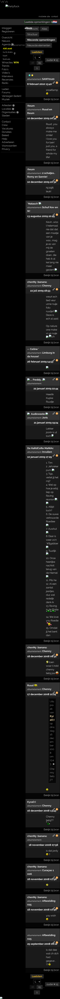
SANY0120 (48, 79)
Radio (5, 83)
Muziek (6, 99)
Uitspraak (52, 705)
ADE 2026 (7, 48)
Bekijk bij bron (51, 99)
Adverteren (8, 142)
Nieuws (6, 40)
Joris (45, 417)
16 (32, 62)
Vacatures (7, 128)
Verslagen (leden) (11, 96)
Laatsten (37, 52)
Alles (44, 28)
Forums (6, 92)
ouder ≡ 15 (52, 60)
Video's (6, 72)
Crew (5, 125)
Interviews (7, 76)
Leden (5, 89)
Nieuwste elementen (38, 45)
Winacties (10, 62)
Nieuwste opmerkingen (41, 39)
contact (54, 16)
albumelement (34, 79)
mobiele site (44, 16)
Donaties (7, 131)
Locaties (6, 108)
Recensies (7, 79)
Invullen (47, 451)
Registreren (8, 31)
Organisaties (9, 112)
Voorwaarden (9, 145)
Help (4, 138)
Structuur (32, 34)
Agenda (6, 44)
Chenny (46, 285)
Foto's (5, 69)
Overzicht (7, 37)
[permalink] (54, 83)
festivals (6, 59)
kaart (5, 55)
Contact (6, 121)
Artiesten (7, 105)
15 (39, 62)
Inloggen (7, 28)
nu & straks (8, 52)
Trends (5, 65)
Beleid (5, 135)
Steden (6, 115)
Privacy (6, 149)
